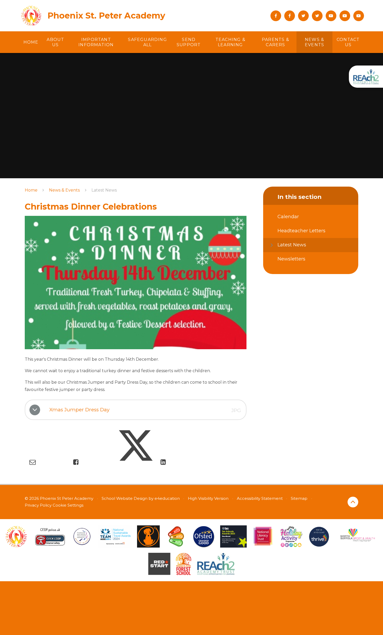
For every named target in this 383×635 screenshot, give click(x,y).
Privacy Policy (38, 505)
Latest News (104, 190)
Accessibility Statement (260, 498)
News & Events (64, 190)
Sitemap (299, 498)
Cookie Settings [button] (68, 505)
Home (31, 190)
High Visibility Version (208, 498)
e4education (167, 498)
